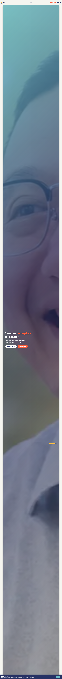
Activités (31, 2)
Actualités (34, 2)
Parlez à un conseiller (23, 346)
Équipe (44, 2)
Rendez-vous (40, 2)
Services (27, 2)
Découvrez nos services (11, 346)
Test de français (53, 2)
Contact (47, 2)
